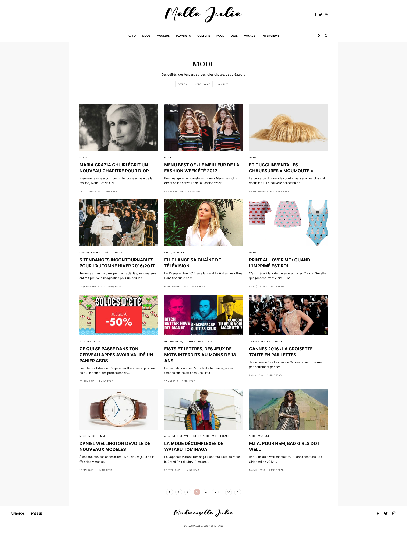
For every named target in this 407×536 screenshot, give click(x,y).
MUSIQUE (264, 436)
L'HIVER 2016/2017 (102, 252)
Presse (36, 513)
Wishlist (223, 84)
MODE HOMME (202, 84)
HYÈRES (197, 436)
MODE (83, 157)
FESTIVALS (267, 341)
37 (228, 492)
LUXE (200, 341)
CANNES (254, 341)
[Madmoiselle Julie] (203, 14)
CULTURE (170, 252)
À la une (85, 341)
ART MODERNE (173, 341)
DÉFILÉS (182, 84)
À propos (18, 513)
